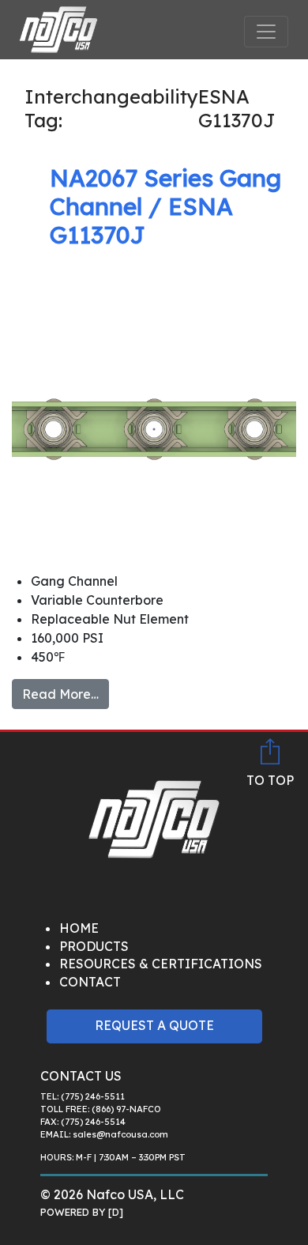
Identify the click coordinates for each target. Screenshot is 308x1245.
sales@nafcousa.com (120, 1134)
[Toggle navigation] (266, 31)
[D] (115, 1211)
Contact (90, 982)
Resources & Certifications (160, 963)
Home (79, 928)
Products (94, 946)
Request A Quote (154, 1025)
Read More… (60, 694)
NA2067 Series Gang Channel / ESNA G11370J (165, 206)
